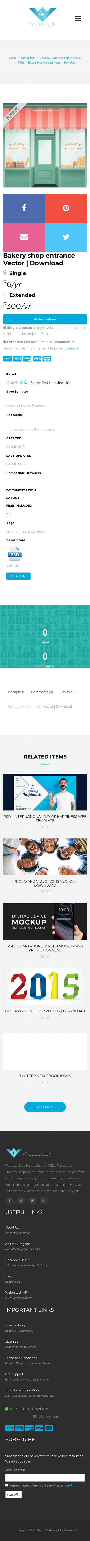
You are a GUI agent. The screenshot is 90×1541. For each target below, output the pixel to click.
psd (31, 531)
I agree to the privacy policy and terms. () (40, 1485)
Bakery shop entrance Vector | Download (52, 62)
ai (7, 531)
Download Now (46, 319)
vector (40, 531)
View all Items (45, 1107)
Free (22, 531)
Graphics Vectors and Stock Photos (60, 57)
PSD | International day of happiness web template (45, 819)
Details (45, 333)
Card (14, 531)
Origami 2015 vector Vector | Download (45, 1011)
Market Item (28, 57)
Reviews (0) (69, 691)
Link (69, 1485)
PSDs (21, 62)
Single (17, 273)
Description (15, 691)
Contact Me (18, 576)
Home (12, 57)
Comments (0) (42, 691)
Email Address (15, 1470)
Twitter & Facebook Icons (45, 1076)
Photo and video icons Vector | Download (45, 883)
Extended (22, 295)
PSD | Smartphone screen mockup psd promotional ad (45, 948)
